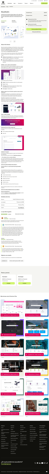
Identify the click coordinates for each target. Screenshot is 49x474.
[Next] (14, 41)
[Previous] (10, 41)
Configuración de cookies (22, 471)
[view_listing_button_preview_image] (9, 32)
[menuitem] (46, 0)
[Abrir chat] (46, 471)
